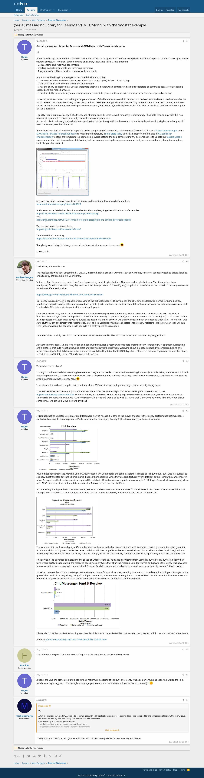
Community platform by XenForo (102, 775)
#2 (187, 261)
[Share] (183, 41)
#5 (187, 649)
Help (175, 769)
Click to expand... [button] (112, 730)
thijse (18, 29)
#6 (187, 674)
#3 (187, 361)
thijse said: (43, 705)
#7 (187, 700)
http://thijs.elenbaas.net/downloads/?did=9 (58, 229)
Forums (31, 9)
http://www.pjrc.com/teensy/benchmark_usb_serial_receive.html (69, 294)
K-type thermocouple (166, 130)
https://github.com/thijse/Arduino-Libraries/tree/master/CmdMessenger (73, 238)
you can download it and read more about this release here (76, 639)
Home (19, 9)
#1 (187, 41)
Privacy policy (165, 769)
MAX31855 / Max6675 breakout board (56, 133)
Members (63, 9)
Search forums (32, 15)
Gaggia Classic (174, 136)
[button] (54, 10)
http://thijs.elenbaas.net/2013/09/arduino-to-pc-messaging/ (67, 213)
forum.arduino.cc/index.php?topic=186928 (58, 204)
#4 (187, 411)
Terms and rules (150, 769)
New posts (18, 15)
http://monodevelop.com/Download (55, 394)
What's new (46, 9)
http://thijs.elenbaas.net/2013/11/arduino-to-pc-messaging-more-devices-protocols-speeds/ (84, 219)
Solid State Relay (113, 133)
